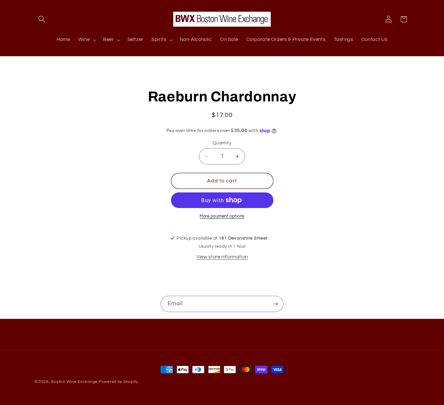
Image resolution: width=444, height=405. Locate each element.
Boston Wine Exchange (74, 382)
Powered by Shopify (118, 382)
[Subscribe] (275, 304)
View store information (222, 257)
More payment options (222, 216)
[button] (41, 19)
